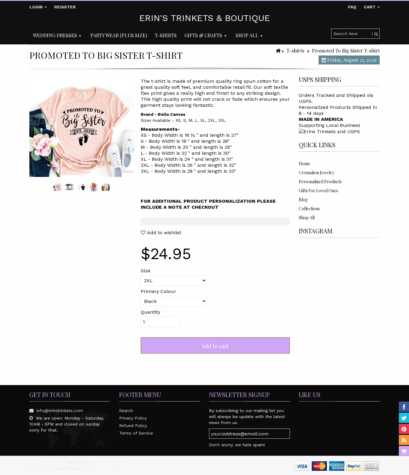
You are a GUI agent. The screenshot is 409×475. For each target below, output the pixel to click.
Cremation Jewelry (316, 172)
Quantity (150, 312)
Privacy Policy (133, 418)
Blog (303, 199)
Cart (370, 6)
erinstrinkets (79, 462)
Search (126, 410)
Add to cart (215, 346)
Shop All (307, 217)
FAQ (352, 6)
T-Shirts (166, 35)
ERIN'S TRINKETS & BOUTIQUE (204, 17)
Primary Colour (158, 291)
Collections (309, 208)
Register (65, 6)
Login (36, 6)
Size (145, 270)
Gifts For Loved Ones (318, 190)
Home (304, 163)
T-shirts (295, 50)
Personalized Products (320, 181)
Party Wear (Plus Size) (118, 35)
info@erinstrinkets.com (60, 410)
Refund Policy (133, 425)
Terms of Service (136, 433)
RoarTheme (66, 468)
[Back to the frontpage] (279, 50)
